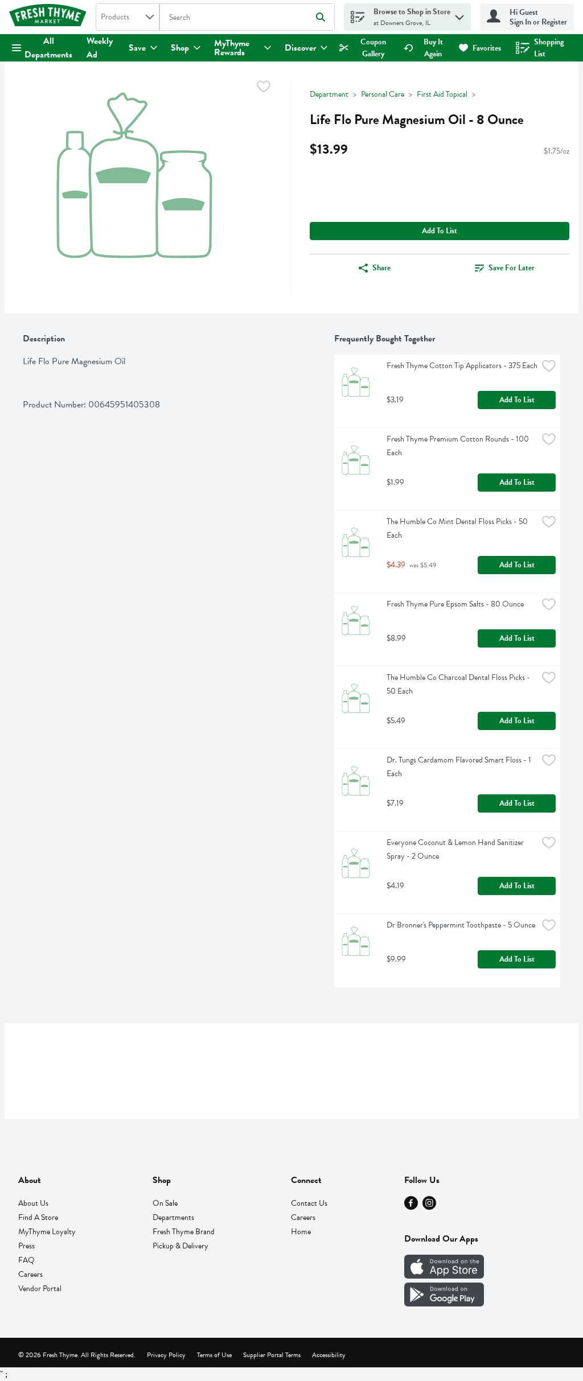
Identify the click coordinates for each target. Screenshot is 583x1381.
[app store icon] (444, 1276)
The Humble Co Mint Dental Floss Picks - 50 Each (458, 528)
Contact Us (309, 1203)
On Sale (165, 1203)
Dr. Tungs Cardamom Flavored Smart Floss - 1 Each (460, 767)
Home (301, 1232)
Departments (173, 1217)
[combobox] (127, 17)
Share (381, 268)
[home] (50, 17)
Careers (30, 1274)
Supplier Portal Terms (272, 1355)
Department (329, 94)
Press (26, 1246)
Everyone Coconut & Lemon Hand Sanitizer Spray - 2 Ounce (456, 849)
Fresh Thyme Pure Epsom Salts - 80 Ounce (455, 604)
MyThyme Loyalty (47, 1232)
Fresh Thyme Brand (184, 1232)
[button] (459, 14)
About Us (33, 1203)
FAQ (26, 1260)
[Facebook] (411, 1207)
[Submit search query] (320, 17)
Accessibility (329, 1355)
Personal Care (382, 94)
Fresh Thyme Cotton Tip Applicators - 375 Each (462, 366)
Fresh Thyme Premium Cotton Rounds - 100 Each (459, 446)
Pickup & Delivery (180, 1246)
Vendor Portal (39, 1289)
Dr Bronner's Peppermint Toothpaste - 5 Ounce (461, 925)
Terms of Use (214, 1355)
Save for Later (511, 268)
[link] (366, 48)
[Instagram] (429, 1207)
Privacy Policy (166, 1355)
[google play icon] (444, 1303)
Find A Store (38, 1217)
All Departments (48, 47)
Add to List (439, 231)
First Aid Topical (442, 94)
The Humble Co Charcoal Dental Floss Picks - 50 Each (459, 684)
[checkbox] (263, 88)
